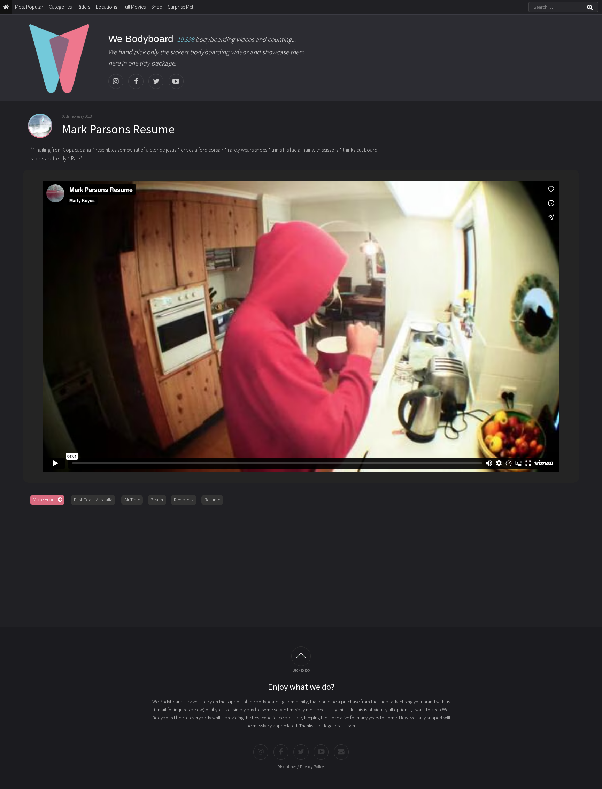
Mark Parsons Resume (118, 129)
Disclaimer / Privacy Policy (300, 766)
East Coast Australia (93, 500)
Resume (212, 500)
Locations (106, 6)
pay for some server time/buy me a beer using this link (300, 709)
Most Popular (29, 6)
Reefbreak (184, 500)
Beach (156, 500)
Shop (156, 6)
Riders (83, 6)
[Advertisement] (301, 563)
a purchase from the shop (363, 701)
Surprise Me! (180, 6)
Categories (60, 6)
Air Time (132, 500)
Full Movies (134, 6)
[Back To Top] (301, 656)
